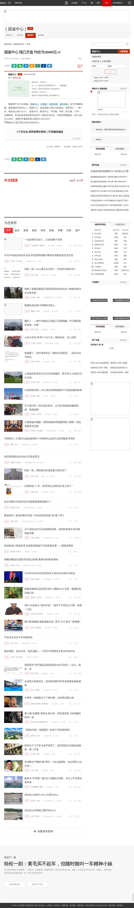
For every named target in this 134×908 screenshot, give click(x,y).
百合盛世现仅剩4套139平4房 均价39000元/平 (108, 182)
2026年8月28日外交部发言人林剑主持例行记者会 (49, 573)
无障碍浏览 (18, 3)
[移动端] (66, 3)
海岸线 (33, 396)
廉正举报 (112, 905)
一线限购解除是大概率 (121, 300)
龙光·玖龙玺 (98, 259)
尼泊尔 (33, 801)
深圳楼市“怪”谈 (97, 345)
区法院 (37, 538)
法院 (32, 538)
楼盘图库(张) (44, 95)
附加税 (13, 462)
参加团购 (41, 35)
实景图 (111, 114)
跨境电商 (38, 628)
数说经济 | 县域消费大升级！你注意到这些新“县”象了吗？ (34, 515)
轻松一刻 (45, 275)
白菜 (32, 770)
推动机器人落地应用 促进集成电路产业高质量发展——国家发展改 (38, 545)
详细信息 (20, 35)
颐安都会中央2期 (100, 270)
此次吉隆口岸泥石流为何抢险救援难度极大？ (27, 501)
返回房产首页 (37, 884)
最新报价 (64, 104)
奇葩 (36, 275)
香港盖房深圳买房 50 (118, 368)
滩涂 (38, 396)
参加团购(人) (54, 95)
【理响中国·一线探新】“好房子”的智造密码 (47, 730)
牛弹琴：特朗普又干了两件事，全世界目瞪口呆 (49, 697)
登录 (106, 3)
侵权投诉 (120, 905)
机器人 (18, 551)
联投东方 (97, 248)
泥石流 (33, 297)
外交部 (37, 579)
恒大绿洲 (97, 234)
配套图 (116, 114)
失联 (38, 311)
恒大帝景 (97, 252)
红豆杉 (33, 382)
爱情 (36, 673)
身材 (32, 275)
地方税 (18, 462)
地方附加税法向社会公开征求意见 (22, 456)
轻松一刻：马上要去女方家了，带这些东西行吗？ (50, 269)
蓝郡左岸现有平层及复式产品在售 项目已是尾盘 (110, 196)
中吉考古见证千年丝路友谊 (18, 637)
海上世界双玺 (99, 263)
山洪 (38, 801)
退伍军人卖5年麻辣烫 (99, 372)
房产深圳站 (77, 139)
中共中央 (19, 261)
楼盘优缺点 (96, 122)
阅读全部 (123, 88)
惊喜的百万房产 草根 (99, 368)
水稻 (38, 382)
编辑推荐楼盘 (100, 224)
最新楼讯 (30, 35)
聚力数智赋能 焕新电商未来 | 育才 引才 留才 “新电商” (52, 621)
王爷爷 (33, 614)
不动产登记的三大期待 (99, 318)
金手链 (33, 754)
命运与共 (19, 657)
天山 (16, 444)
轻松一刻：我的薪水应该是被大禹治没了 (45, 470)
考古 (16, 643)
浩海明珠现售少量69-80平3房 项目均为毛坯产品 (110, 186)
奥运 (36, 492)
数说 (12, 521)
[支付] (92, 3)
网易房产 (28, 59)
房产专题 (95, 340)
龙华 (125, 259)
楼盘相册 (53, 104)
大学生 (33, 343)
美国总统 (45, 704)
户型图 (99, 114)
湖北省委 (40, 431)
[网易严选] (84, 3)
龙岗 (125, 241)
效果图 (100, 109)
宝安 (125, 245)
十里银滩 (97, 267)
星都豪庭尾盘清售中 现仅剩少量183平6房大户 (109, 177)
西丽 (125, 256)
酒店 (32, 329)
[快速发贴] (79, 66)
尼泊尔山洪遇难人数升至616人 (40, 810)
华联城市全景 (99, 245)
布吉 (125, 237)
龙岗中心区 (125, 270)
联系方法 (57, 905)
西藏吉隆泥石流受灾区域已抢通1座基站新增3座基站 (31, 559)
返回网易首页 (14, 884)
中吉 (12, 643)
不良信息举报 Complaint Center (96, 905)
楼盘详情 (35, 95)
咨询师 (39, 343)
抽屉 (38, 754)
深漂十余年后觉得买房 (100, 363)
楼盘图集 (99, 89)
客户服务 (73, 905)
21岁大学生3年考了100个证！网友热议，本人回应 (50, 337)
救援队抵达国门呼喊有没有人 (39, 305)
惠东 (125, 267)
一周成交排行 (119, 224)
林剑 (32, 579)
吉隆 (38, 297)
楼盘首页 (9, 35)
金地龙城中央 (99, 241)
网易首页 (3, 3)
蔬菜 (36, 770)
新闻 (27, 245)
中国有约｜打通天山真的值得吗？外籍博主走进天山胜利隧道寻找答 (39, 438)
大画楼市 (95, 282)
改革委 (13, 551)
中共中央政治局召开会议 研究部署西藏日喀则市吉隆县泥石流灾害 (38, 255)
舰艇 (41, 787)
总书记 (33, 414)
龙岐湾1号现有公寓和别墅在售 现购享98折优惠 (110, 210)
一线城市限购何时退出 (121, 318)
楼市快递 (95, 165)
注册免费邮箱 (117, 3)
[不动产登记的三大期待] (99, 306)
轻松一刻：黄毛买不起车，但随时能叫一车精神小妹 (58, 863)
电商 (32, 628)
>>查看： (94, 114)
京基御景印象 (99, 274)
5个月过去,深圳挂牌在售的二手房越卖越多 (40, 131)
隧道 (12, 444)
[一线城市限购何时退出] (121, 306)
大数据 (37, 690)
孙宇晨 (37, 361)
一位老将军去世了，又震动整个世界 (43, 239)
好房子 (33, 736)
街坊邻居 (40, 614)
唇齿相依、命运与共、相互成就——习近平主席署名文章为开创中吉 (39, 651)
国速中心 (12, 74)
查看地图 (63, 85)
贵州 (32, 690)
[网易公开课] (75, 3)
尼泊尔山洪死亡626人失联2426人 (41, 794)
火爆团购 (123, 51)
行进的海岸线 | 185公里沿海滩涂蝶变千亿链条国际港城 (53, 390)
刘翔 (32, 492)
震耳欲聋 (34, 722)
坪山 (125, 274)
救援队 (33, 311)
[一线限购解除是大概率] (121, 288)
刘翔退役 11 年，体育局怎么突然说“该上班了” (48, 486)
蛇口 (125, 263)
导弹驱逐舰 (35, 787)
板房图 (105, 114)
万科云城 (97, 256)
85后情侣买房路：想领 (119, 372)
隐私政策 (80, 905)
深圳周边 (125, 234)
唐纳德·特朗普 (36, 704)
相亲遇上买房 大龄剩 (118, 363)
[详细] (112, 348)
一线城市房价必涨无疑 (99, 300)
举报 (79, 58)
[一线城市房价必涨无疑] (99, 288)
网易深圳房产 (19, 44)
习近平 (13, 261)
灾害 (17, 507)
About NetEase (39, 905)
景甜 (32, 361)
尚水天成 (97, 237)
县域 (16, 521)
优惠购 (44, 104)
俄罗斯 (42, 245)
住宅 (38, 736)
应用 (9, 3)
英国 (36, 329)
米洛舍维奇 (35, 245)
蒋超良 (33, 431)
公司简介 (49, 905)
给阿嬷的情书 (43, 722)
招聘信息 (65, 905)
